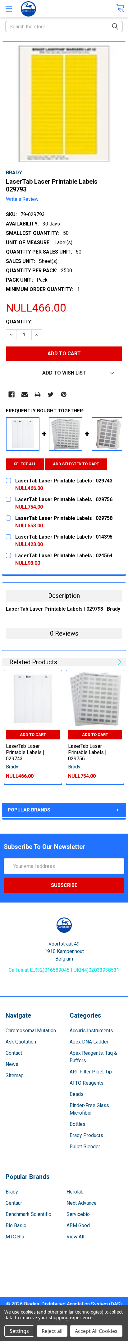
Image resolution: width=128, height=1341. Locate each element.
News (12, 1064)
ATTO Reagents (86, 1083)
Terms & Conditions (64, 1270)
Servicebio (78, 1214)
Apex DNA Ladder (89, 1042)
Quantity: (19, 322)
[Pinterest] (63, 394)
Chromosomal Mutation (31, 1031)
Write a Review (22, 199)
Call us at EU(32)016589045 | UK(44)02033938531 (64, 970)
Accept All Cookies (96, 1331)
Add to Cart (33, 734)
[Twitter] (50, 394)
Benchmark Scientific (28, 1214)
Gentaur (14, 1203)
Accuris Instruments (91, 1031)
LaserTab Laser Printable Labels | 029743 (25, 752)
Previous (111, 662)
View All (75, 1237)
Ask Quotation (21, 1042)
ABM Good (78, 1225)
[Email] (24, 394)
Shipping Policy (64, 1278)
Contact (14, 1053)
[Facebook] (11, 394)
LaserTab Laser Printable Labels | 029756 (87, 752)
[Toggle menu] (8, 8)
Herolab (75, 1192)
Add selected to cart (76, 464)
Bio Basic (16, 1225)
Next (118, 662)
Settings (19, 1331)
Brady (12, 1192)
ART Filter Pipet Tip (91, 1072)
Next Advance (81, 1203)
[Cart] (120, 8)
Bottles (77, 1124)
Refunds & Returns (64, 1285)
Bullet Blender (85, 1147)
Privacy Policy (64, 1293)
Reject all (52, 1331)
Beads (77, 1094)
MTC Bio (15, 1237)
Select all (25, 464)
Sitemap (15, 1075)
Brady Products (86, 1135)
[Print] (37, 394)
